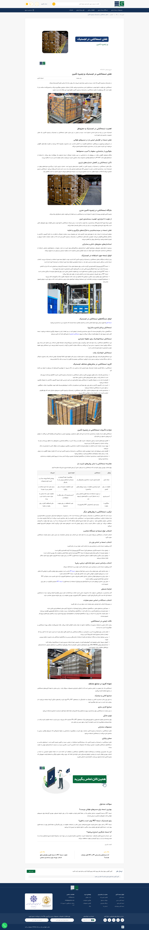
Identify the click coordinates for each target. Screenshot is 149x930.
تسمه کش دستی (120, 900)
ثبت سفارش (88, 897)
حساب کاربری (44, 4)
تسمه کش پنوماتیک (119, 906)
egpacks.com (86, 920)
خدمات (71, 10)
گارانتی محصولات (87, 903)
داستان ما (105, 906)
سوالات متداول (104, 900)
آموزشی (111, 14)
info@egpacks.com (69, 900)
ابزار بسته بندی (80, 10)
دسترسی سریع (28, 10)
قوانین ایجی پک (104, 897)
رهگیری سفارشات (87, 900)
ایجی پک (122, 14)
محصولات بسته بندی (116, 10)
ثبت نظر (31, 871)
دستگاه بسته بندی (103, 10)
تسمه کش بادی (120, 903)
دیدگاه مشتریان (104, 903)
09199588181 (71, 897)
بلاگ (117, 14)
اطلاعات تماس (70, 894)
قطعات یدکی (91, 10)
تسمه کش (121, 897)
